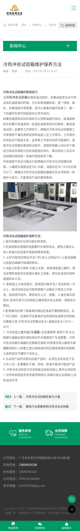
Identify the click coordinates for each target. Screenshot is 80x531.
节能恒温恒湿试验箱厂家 (20, 490)
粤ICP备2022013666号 (61, 513)
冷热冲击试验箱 (16, 97)
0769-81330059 (29, 478)
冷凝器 (35, 332)
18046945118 (28, 471)
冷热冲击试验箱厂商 (35, 495)
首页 (24, 25)
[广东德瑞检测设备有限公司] (17, 10)
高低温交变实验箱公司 (52, 490)
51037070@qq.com (32, 485)
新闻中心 (37, 25)
